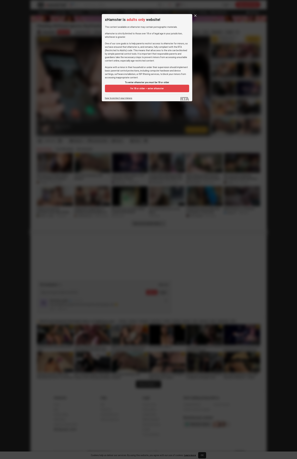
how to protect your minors (118, 98)
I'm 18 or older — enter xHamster (147, 88)
